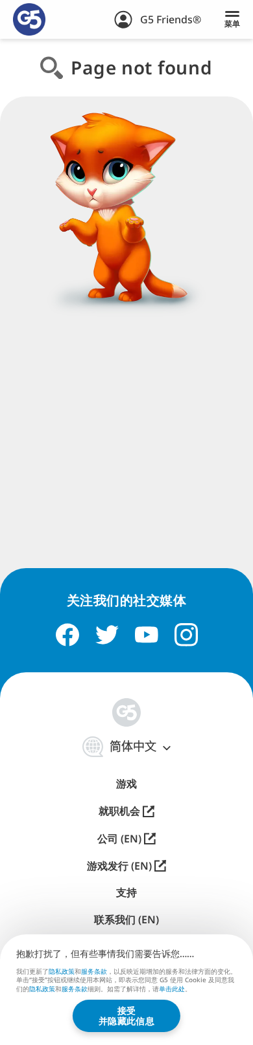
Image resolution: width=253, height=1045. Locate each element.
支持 (126, 892)
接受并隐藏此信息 (126, 1015)
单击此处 (172, 989)
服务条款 (94, 971)
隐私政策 (62, 971)
